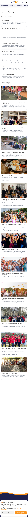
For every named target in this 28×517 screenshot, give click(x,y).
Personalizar (10, 512)
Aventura (12, 5)
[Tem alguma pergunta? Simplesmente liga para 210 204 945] (26, 2)
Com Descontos (4, 5)
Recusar (4, 512)
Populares (19, 5)
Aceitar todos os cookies (20, 513)
